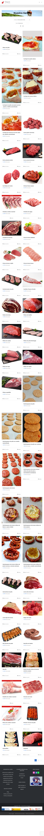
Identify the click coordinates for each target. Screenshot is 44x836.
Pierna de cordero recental (9, 722)
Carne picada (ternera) (28, 160)
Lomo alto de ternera (28, 591)
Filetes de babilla (27, 314)
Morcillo (4, 669)
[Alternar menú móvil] (41, 2)
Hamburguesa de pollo (28, 403)
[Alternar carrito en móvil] (39, 2)
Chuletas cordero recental (9, 211)
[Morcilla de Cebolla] (32, 634)
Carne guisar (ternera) (28, 132)
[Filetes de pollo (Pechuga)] (32, 331)
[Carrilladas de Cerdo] (11, 176)
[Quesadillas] (11, 739)
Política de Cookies (30, 813)
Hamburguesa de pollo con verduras (32, 444)
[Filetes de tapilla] (32, 357)
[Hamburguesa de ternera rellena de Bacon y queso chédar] (11, 510)
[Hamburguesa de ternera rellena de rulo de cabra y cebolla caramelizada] (32, 549)
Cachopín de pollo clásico (29, 58)
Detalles (19, 53)
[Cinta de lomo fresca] (32, 254)
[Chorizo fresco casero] (32, 176)
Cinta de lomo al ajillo (8, 263)
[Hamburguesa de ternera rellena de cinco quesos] (32, 510)
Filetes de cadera (7, 340)
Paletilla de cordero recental (9, 696)
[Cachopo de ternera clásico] (32, 81)
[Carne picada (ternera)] (32, 150)
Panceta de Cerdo (27, 696)
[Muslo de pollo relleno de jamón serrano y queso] (32, 660)
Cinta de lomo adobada (29, 237)
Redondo (25, 748)
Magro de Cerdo (27, 617)
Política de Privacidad (20, 813)
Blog (8, 791)
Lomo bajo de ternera (8, 617)
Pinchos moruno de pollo (29, 722)
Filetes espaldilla (7, 392)
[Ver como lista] (23, 26)
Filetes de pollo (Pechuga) (29, 340)
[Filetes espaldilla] (11, 383)
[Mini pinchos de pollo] (11, 634)
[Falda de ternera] (11, 305)
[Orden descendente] (29, 20)
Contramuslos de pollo (8, 289)
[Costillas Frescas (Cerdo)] (32, 279)
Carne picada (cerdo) (8, 160)
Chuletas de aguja (27, 211)
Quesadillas (5, 748)
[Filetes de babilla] (32, 305)
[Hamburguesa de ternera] (11, 469)
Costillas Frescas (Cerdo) (29, 289)
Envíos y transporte (8, 795)
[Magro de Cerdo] (32, 608)
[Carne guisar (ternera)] (32, 123)
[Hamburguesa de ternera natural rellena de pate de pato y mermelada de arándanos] (32, 460)
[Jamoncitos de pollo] (11, 582)
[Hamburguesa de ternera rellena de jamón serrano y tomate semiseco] (11, 549)
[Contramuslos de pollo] (11, 279)
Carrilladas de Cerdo (7, 185)
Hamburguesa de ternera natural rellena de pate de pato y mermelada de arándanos (31, 471)
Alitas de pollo (6, 47)
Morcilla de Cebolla (28, 643)
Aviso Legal (11, 813)
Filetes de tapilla (27, 366)
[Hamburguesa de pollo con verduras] (32, 427)
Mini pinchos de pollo (8, 643)
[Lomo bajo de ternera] (11, 608)
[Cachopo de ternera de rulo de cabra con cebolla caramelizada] (11, 123)
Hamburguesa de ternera (9, 488)
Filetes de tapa (6, 366)
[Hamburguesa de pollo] (32, 389)
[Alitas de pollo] (11, 38)
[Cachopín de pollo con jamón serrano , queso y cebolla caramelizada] (11, 85)
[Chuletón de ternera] (11, 228)
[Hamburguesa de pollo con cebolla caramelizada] (11, 426)
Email (22, 777)
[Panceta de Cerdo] (32, 687)
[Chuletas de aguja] (32, 202)
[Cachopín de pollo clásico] (32, 44)
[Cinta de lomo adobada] (32, 228)
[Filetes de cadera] (11, 331)
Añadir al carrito (6, 53)
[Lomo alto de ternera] (32, 582)
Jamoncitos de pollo (7, 591)
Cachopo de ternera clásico (29, 96)
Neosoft (28, 805)
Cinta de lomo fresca (28, 263)
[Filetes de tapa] (11, 357)
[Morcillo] (11, 660)
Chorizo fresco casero (28, 185)
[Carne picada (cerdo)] (11, 150)
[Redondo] (32, 739)
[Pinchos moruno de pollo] (32, 713)
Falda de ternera (7, 314)
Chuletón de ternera (7, 237)
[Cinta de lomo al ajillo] (11, 254)
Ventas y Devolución (7, 793)
